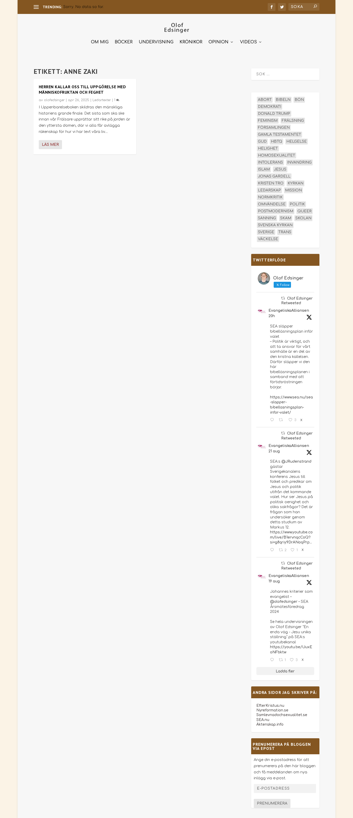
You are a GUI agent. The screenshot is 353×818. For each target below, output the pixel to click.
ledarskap (269, 190)
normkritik (270, 197)
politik (297, 204)
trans (284, 232)
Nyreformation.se (272, 710)
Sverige (266, 232)
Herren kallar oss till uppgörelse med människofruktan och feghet (82, 89)
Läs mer (50, 145)
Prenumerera (272, 803)
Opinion (218, 42)
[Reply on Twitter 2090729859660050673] (273, 550)
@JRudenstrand (296, 461)
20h (271, 316)
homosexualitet (276, 155)
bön (299, 100)
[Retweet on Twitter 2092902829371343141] (282, 420)
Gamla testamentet (279, 135)
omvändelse (272, 204)
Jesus (280, 169)
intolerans (270, 162)
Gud (262, 141)
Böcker (124, 42)
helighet (268, 148)
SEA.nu (262, 720)
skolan (303, 218)
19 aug (274, 581)
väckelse (268, 239)
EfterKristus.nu (270, 706)
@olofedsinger (283, 602)
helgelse (296, 141)
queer (304, 211)
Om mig (100, 42)
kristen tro (270, 183)
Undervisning (156, 42)
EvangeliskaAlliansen (288, 310)
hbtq (276, 141)
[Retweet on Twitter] (283, 298)
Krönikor (191, 42)
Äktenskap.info (269, 724)
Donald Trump (274, 114)
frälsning (293, 121)
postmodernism (275, 211)
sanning (267, 218)
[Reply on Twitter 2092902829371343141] (273, 420)
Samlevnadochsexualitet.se (281, 715)
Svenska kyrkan (275, 225)
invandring (299, 162)
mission (293, 190)
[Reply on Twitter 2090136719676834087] (273, 660)
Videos (248, 42)
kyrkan (295, 183)
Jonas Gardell (274, 176)
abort (265, 100)
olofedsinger (54, 100)
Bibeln (283, 100)
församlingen (274, 128)
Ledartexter (102, 100)
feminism (268, 121)
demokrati (269, 107)
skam (285, 218)
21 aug (274, 451)
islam (264, 169)
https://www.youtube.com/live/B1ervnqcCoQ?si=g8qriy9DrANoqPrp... (291, 537)
